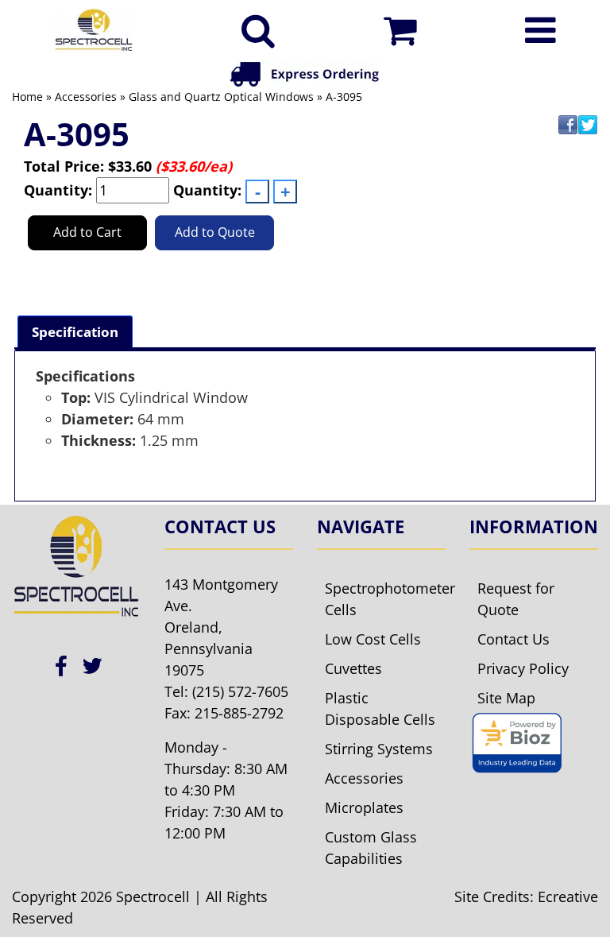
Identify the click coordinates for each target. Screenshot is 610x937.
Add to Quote (215, 232)
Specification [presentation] (75, 332)
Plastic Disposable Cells (380, 708)
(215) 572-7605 (240, 691)
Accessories (86, 96)
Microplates (364, 807)
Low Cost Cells (373, 639)
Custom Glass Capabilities (371, 847)
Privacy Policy (523, 668)
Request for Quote (515, 599)
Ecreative (568, 896)
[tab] (75, 332)
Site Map (506, 697)
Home (27, 96)
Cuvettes (353, 668)
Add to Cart (87, 232)
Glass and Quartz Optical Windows (221, 96)
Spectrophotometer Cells (385, 599)
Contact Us (513, 639)
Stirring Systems (379, 748)
